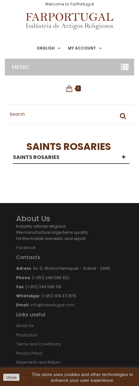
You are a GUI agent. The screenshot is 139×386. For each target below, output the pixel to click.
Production (26, 335)
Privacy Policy (29, 353)
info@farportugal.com (52, 305)
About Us (25, 325)
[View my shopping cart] (69, 88)
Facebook (26, 247)
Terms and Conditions (38, 344)
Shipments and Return (38, 362)
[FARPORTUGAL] (69, 21)
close (11, 377)
